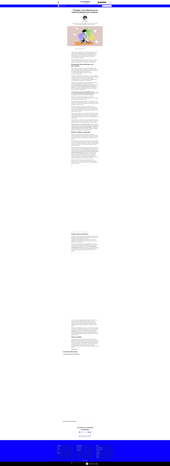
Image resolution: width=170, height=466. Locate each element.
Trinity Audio (79, 48)
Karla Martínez (85, 21)
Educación (80, 436)
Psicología (81, 116)
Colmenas (81, 320)
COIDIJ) (87, 148)
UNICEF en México (86, 124)
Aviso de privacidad (85, 460)
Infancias (85, 436)
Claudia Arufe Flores (78, 84)
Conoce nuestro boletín (102, 2)
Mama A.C (81, 327)
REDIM (88, 91)
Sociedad (89, 436)
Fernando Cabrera (74, 124)
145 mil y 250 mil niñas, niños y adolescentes (81, 92)
